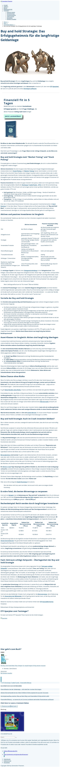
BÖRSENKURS (8, 9)
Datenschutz (7, 761)
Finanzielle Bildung (25, 683)
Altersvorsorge (10, 16)
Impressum (7, 759)
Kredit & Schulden (11, 19)
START (6, 5)
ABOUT (6, 6)
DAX (32, 497)
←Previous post (5, 706)
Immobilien (9, 18)
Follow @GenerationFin (10, 751)
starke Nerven (31, 412)
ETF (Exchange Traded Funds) (11, 683)
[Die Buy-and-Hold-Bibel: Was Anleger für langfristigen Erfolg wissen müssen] (5, 664)
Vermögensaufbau (11, 15)
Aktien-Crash (7, 467)
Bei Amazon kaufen (6, 673)
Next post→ (14, 706)
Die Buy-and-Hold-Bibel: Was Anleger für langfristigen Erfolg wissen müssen (23, 665)
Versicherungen (11, 13)
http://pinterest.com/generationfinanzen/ (16, 754)
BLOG (5, 8)
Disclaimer (7, 762)
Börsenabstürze (6, 455)
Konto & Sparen (11, 12)
